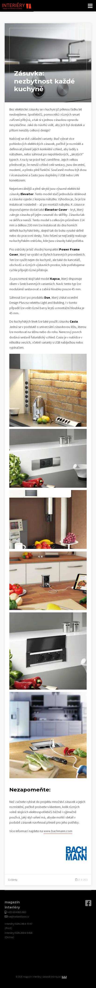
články (14, 879)
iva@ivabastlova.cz (18, 917)
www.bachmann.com (58, 831)
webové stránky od (61, 976)
